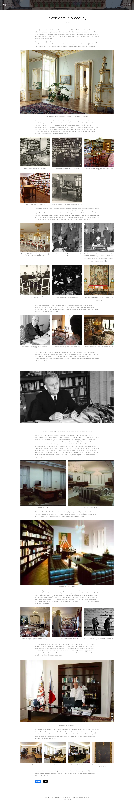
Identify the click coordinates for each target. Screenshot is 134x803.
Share (38, 781)
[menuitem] (70, 5)
